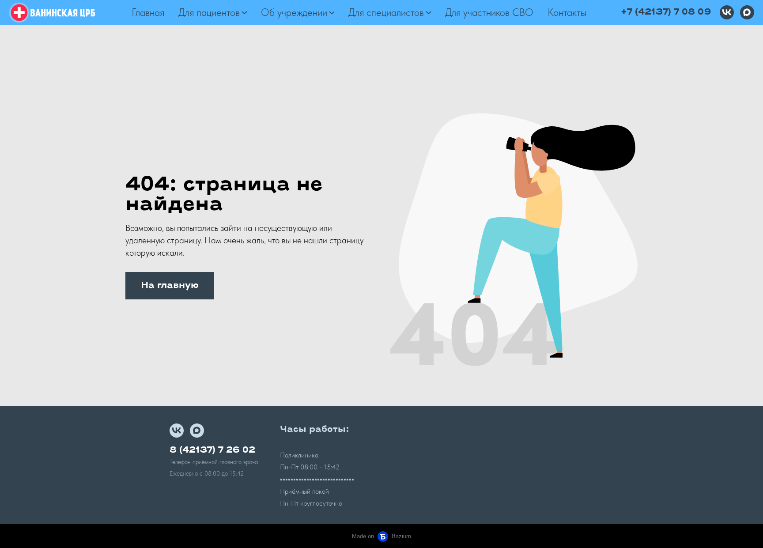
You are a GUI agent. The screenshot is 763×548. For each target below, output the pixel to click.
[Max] (747, 12)
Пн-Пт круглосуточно (311, 503)
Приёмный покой (304, 491)
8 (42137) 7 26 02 (212, 450)
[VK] (727, 12)
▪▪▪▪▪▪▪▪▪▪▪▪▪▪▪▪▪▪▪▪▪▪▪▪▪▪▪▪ (317, 479)
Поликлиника (299, 455)
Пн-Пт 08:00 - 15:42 (310, 467)
